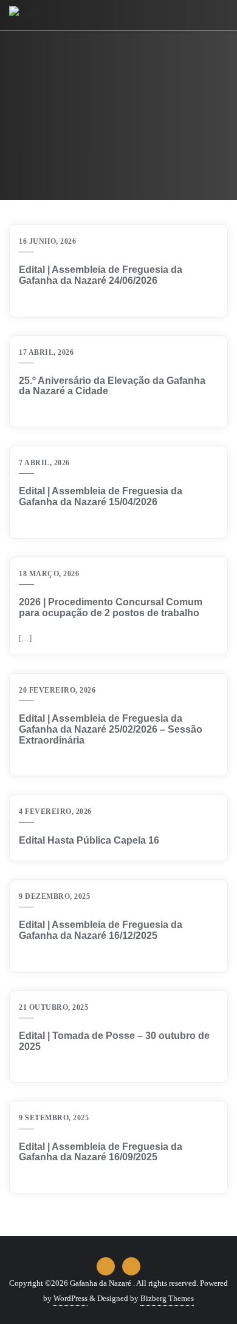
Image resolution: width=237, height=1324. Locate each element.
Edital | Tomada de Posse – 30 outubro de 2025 (114, 1041)
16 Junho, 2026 (47, 241)
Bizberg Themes (167, 1298)
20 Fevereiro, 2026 (57, 690)
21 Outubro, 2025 (53, 1007)
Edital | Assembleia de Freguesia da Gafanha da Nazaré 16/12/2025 (100, 930)
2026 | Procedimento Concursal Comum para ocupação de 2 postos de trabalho (110, 607)
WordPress (70, 1298)
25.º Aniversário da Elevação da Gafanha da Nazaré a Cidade (112, 386)
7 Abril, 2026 (44, 463)
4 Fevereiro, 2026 (55, 811)
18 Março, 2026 (49, 574)
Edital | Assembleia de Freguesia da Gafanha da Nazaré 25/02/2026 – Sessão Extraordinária (110, 729)
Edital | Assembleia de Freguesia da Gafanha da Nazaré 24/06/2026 (100, 275)
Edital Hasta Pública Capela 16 (89, 840)
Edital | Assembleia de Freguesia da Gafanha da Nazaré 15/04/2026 (100, 496)
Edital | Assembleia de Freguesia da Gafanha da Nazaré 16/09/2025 (100, 1152)
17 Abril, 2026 (46, 352)
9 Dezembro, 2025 (54, 896)
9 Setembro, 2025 (54, 1118)
